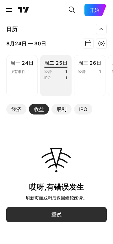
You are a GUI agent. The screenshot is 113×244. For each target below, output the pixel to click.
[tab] (16, 109)
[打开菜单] (9, 10)
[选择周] (88, 43)
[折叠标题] (101, 29)
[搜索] (72, 10)
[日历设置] (101, 43)
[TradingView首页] (23, 10)
